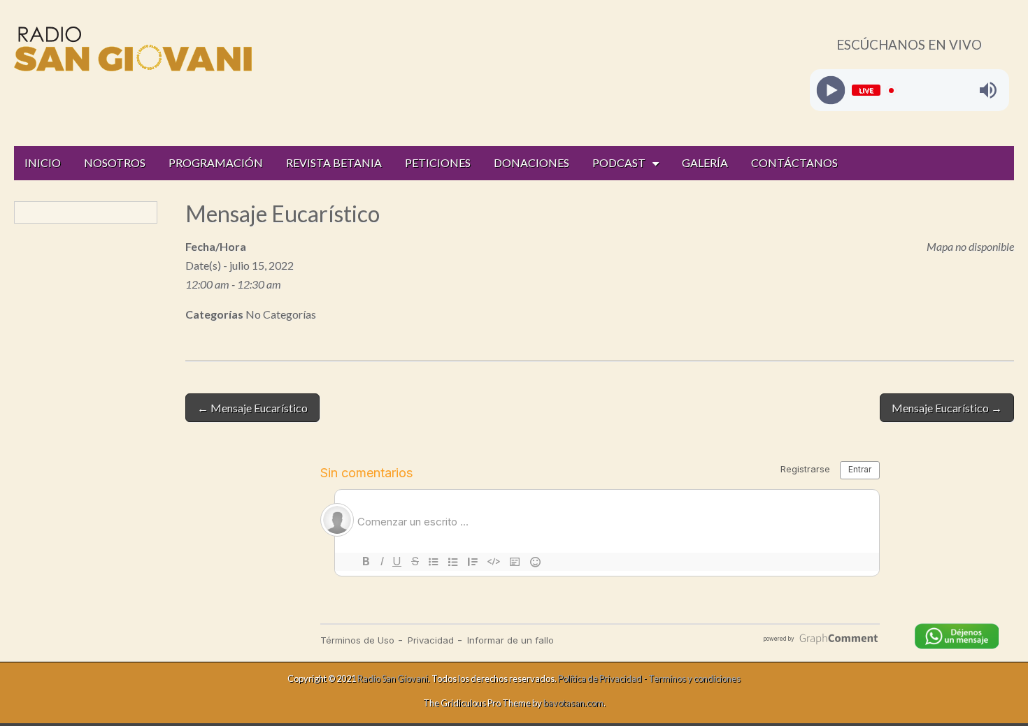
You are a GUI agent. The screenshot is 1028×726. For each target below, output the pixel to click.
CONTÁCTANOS (794, 162)
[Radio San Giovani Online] (133, 51)
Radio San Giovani (392, 678)
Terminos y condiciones (694, 678)
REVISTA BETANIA (334, 162)
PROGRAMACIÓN (216, 162)
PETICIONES (438, 162)
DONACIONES (531, 162)
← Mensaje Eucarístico (252, 407)
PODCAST (618, 162)
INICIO (42, 162)
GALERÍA (705, 162)
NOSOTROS (114, 162)
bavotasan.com (573, 703)
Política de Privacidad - (603, 678)
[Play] (830, 90)
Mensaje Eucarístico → (947, 407)
